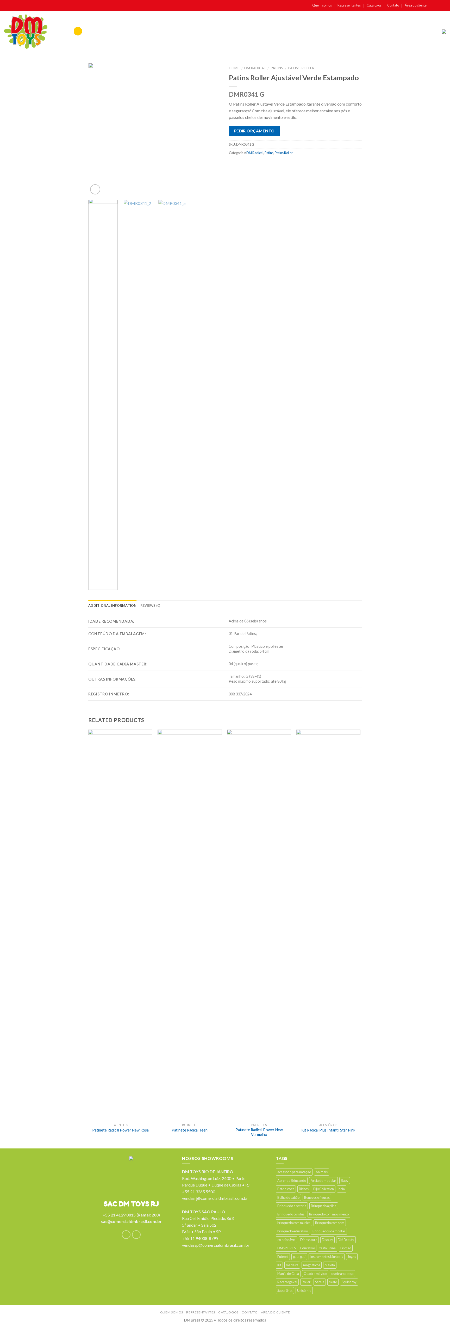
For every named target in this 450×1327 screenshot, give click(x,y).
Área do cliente (416, 5)
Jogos (352, 1257)
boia (342, 1189)
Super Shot (284, 1290)
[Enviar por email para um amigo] (254, 164)
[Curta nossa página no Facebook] (432, 5)
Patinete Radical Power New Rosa (120, 1130)
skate (333, 1282)
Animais (322, 1172)
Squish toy (349, 1282)
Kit (279, 1265)
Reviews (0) (150, 605)
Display (327, 1240)
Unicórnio (304, 1290)
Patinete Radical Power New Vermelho (259, 1132)
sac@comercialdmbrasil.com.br (131, 1221)
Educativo (307, 1248)
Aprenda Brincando (291, 1180)
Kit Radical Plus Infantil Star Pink (328, 1130)
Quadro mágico (315, 1273)
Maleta (330, 1265)
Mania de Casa (288, 1273)
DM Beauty (346, 1240)
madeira (292, 1265)
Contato (393, 5)
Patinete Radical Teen (190, 1130)
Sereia (319, 1282)
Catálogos (374, 5)
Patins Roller (301, 68)
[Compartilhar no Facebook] (233, 164)
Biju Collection (323, 1189)
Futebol (282, 1257)
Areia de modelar (323, 1180)
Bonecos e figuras (317, 1197)
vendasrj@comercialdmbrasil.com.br (215, 1198)
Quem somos (322, 5)
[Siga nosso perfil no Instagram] (438, 5)
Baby (344, 1180)
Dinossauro (308, 1240)
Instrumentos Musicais (326, 1257)
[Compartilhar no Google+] (274, 164)
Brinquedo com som (329, 1223)
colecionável (286, 1240)
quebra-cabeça (342, 1273)
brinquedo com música (293, 1223)
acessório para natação (294, 1172)
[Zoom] (95, 189)
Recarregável (287, 1282)
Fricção (345, 1248)
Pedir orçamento (254, 131)
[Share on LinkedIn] (284, 164)
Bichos (304, 1189)
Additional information (112, 605)
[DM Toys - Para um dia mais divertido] (25, 31)
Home (234, 68)
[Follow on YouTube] (443, 5)
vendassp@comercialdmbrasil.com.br (215, 1245)
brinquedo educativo (292, 1231)
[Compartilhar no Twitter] (244, 164)
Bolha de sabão (288, 1197)
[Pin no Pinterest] (264, 164)
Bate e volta (285, 1189)
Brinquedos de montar (328, 1231)
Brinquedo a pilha (323, 1206)
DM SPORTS (286, 1248)
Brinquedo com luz (290, 1214)
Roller (306, 1282)
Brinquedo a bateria (291, 1206)
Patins (277, 68)
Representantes (349, 5)
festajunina (328, 1248)
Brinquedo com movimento (329, 1214)
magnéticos (311, 1265)
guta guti (299, 1257)
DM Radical (255, 68)
